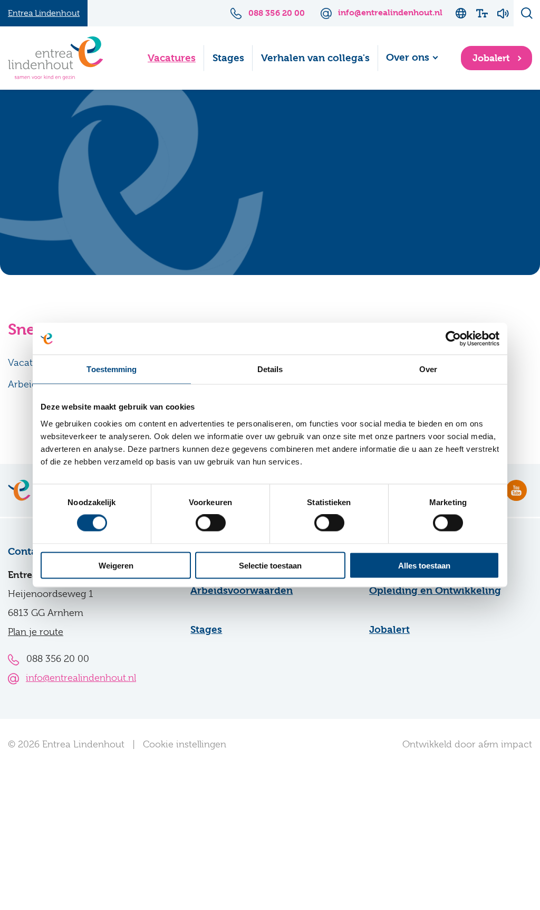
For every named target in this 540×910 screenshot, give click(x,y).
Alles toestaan (424, 565)
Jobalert (492, 57)
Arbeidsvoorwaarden (241, 590)
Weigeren (116, 565)
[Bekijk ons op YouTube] (516, 490)
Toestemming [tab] (111, 369)
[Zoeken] (527, 13)
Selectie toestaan (270, 565)
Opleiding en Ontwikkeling (435, 590)
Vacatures (172, 58)
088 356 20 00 (57, 658)
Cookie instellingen (184, 744)
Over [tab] (428, 369)
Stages (228, 58)
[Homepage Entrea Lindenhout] (55, 58)
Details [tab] (270, 369)
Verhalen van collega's (315, 58)
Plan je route (35, 632)
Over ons (407, 57)
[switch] (211, 523)
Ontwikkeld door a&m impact (467, 744)
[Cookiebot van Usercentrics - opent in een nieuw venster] (453, 339)
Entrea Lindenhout (44, 13)
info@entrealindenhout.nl (81, 677)
